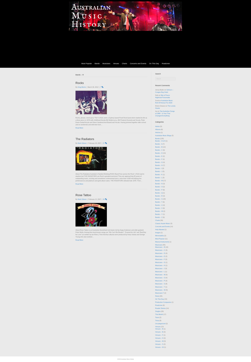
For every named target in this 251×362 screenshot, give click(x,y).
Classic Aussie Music (162, 223)
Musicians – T (160, 287)
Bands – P (158, 190)
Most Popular (86, 64)
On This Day (154, 64)
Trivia (157, 320)
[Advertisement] (125, 46)
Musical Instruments (162, 242)
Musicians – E (160, 256)
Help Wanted (159, 229)
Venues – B (159, 329)
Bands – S (158, 199)
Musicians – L (160, 271)
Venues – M (159, 341)
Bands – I (158, 168)
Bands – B (158, 147)
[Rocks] (91, 102)
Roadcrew (166, 64)
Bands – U (159, 205)
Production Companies (163, 302)
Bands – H (159, 165)
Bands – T (158, 202)
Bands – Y (158, 214)
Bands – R (159, 196)
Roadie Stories (160, 308)
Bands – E (158, 156)
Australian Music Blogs (163, 135)
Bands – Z (158, 217)
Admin (157, 126)
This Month (159, 314)
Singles (158, 311)
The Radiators (84, 139)
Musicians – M (160, 275)
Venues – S (159, 344)
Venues (116, 64)
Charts (124, 64)
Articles (157, 132)
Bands (97, 64)
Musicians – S (160, 284)
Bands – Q (159, 193)
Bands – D (159, 153)
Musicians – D (160, 253)
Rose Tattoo (83, 195)
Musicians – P (160, 281)
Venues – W (159, 347)
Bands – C (159, 150)
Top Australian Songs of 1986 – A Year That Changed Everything (165, 113)
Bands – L (158, 177)
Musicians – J (160, 268)
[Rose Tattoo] (91, 214)
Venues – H (159, 338)
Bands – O (159, 187)
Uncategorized (160, 323)
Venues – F (159, 335)
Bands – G (159, 162)
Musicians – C (160, 250)
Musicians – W (160, 290)
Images (157, 232)
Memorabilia (159, 235)
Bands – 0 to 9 (160, 141)
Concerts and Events (138, 64)
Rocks (79, 83)
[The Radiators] (91, 158)
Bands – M (159, 180)
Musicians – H (160, 265)
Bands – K (158, 174)
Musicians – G (160, 262)
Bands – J (158, 171)
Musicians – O (160, 278)
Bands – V (158, 208)
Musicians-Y (159, 293)
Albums (158, 129)
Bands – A (158, 144)
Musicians (106, 64)
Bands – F (158, 159)
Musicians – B (160, 247)
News (157, 296)
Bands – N (159, 184)
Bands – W (159, 211)
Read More (79, 128)
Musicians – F (160, 259)
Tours (157, 317)
